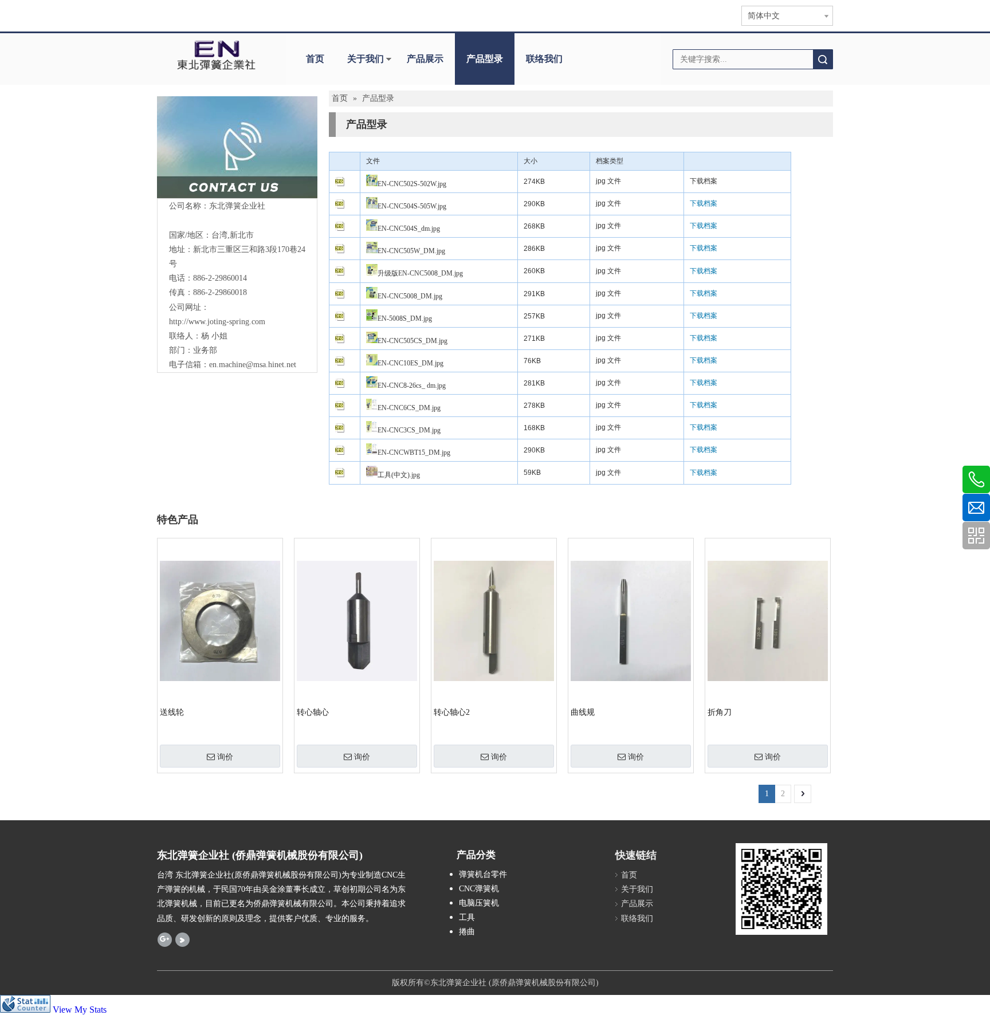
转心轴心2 (452, 712)
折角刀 (720, 712)
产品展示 (425, 59)
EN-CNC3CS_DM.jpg (409, 430)
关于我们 (365, 59)
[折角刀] (768, 620)
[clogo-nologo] (216, 55)
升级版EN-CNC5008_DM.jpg (420, 273)
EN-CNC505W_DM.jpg (411, 251)
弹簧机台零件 (483, 874)
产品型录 (484, 59)
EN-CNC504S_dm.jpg (409, 229)
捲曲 (467, 931)
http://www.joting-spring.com (217, 321)
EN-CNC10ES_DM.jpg (410, 363)
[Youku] (182, 939)
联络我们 (544, 59)
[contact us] (237, 147)
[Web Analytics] (25, 1009)
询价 (225, 756)
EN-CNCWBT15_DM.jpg (414, 453)
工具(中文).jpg (399, 475)
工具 (467, 917)
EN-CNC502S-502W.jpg (412, 184)
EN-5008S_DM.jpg (405, 318)
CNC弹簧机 (479, 888)
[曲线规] (631, 620)
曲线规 (583, 712)
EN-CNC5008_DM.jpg (410, 296)
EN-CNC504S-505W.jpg (412, 206)
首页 (315, 59)
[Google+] (165, 939)
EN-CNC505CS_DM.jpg (412, 341)
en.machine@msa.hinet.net (252, 364)
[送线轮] (220, 620)
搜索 (822, 59)
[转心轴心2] (494, 620)
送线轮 (172, 712)
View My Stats (80, 1009)
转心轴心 (313, 712)
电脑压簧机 (479, 903)
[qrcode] (781, 889)
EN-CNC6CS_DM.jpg (409, 408)
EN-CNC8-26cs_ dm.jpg (412, 385)
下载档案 (703, 181)
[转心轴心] (357, 620)
